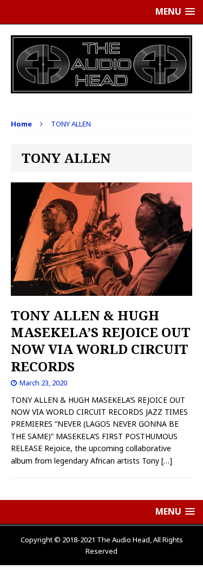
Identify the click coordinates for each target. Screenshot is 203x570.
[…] (166, 460)
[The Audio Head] (101, 64)
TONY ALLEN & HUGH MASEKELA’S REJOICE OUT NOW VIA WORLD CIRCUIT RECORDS (101, 340)
